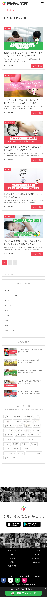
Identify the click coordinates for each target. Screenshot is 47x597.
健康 (36, 421)
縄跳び (38, 430)
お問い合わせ (13, 576)
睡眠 (16, 444)
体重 (29, 426)
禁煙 (28, 421)
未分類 (7, 316)
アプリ (9, 416)
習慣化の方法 (9, 331)
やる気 (9, 439)
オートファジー (25, 430)
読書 (31, 439)
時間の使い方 (11, 453)
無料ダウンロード (26, 593)
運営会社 (37, 576)
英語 (18, 448)
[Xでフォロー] (10, 580)
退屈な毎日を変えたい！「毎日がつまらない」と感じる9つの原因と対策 (23, 54)
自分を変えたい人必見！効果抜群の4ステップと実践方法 (23, 195)
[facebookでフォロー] (3, 580)
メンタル (8, 301)
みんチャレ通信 (11, 458)
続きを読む (38, 66)
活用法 (19, 416)
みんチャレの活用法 (12, 296)
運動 (37, 426)
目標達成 (8, 326)
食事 (20, 426)
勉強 (6, 311)
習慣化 (9, 421)
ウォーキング (11, 430)
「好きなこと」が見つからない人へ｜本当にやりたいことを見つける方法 (23, 101)
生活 (22, 453)
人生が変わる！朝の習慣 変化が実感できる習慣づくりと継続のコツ (22, 148)
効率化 (19, 421)
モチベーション (35, 435)
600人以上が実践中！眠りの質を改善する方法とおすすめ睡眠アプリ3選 (23, 242)
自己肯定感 (21, 435)
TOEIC (9, 448)
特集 (6, 321)
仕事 (8, 444)
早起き (26, 444)
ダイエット (9, 291)
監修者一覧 (12, 566)
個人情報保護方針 (26, 576)
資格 (26, 448)
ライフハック (9, 306)
